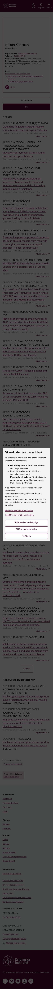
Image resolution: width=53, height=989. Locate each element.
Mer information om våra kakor (19, 510)
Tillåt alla (26, 536)
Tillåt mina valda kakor (26, 529)
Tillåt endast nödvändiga (26, 522)
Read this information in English (19, 515)
